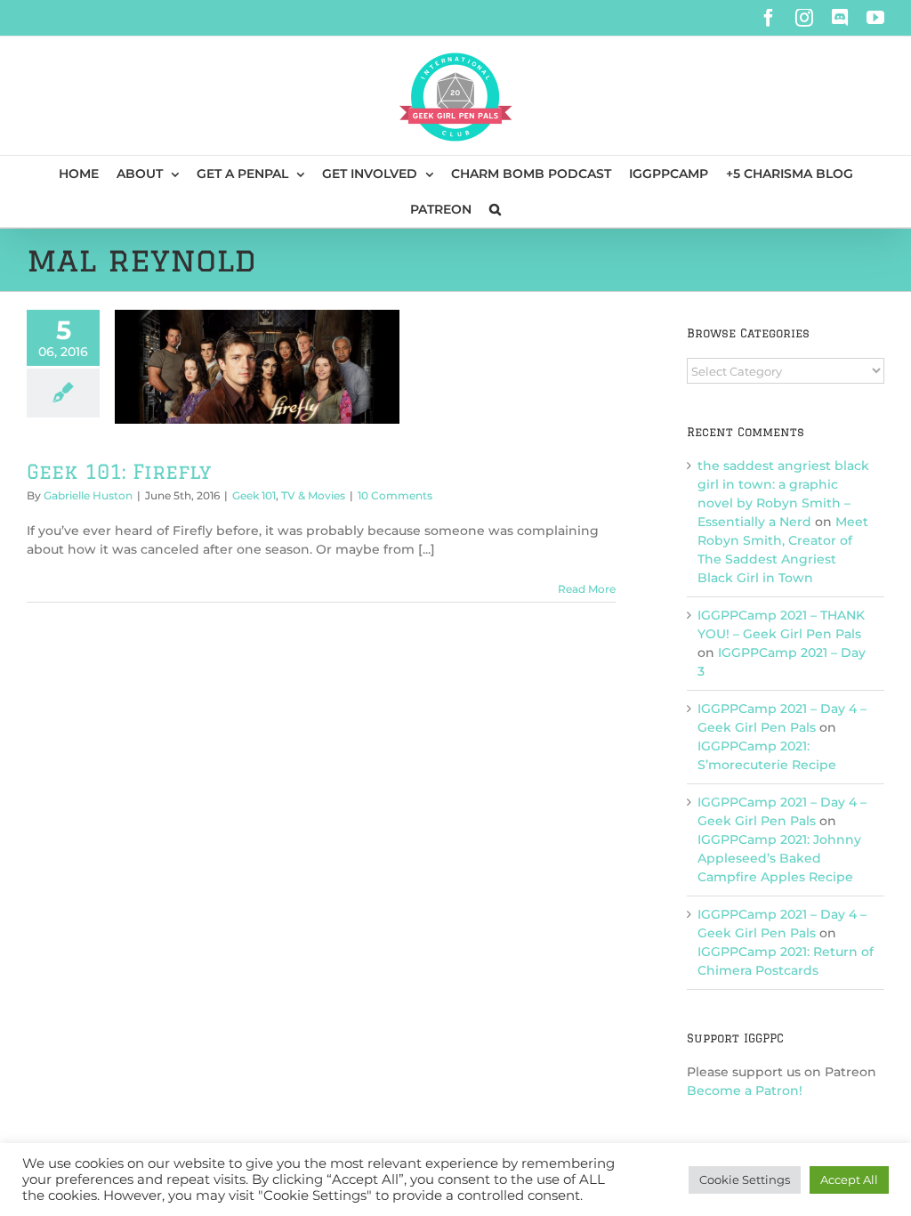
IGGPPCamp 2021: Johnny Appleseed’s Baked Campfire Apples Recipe (779, 858)
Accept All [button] (849, 1179)
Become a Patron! (744, 1090)
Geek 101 (254, 495)
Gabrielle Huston (88, 495)
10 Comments (395, 495)
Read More (587, 589)
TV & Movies (313, 495)
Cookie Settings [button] (744, 1179)
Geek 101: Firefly (119, 471)
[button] (495, 209)
